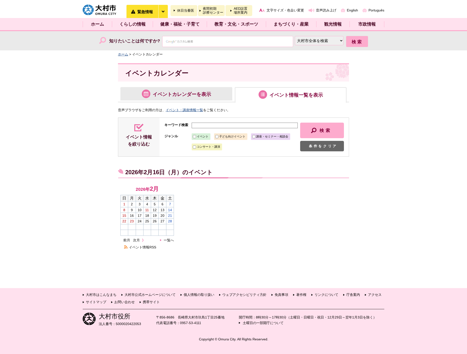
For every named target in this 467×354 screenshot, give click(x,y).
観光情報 (333, 24)
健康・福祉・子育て (180, 24)
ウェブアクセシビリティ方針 (244, 295)
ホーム (97, 24)
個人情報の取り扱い (199, 295)
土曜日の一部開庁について (263, 323)
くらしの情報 (132, 24)
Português (376, 10)
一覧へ (169, 240)
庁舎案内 (353, 295)
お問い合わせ (124, 302)
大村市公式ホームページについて (150, 295)
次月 (136, 240)
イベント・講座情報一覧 (184, 110)
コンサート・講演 (208, 146)
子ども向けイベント (232, 136)
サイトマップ (96, 302)
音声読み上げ (326, 10)
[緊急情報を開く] (163, 11)
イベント (202, 136)
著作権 (301, 295)
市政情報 (367, 24)
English (352, 10)
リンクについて (326, 295)
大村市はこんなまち (101, 295)
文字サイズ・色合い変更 (285, 10)
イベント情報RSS (142, 247)
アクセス (375, 295)
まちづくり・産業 (291, 24)
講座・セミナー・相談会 (272, 136)
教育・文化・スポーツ (236, 24)
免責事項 (281, 295)
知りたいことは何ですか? (134, 40)
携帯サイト (151, 302)
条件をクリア (323, 146)
